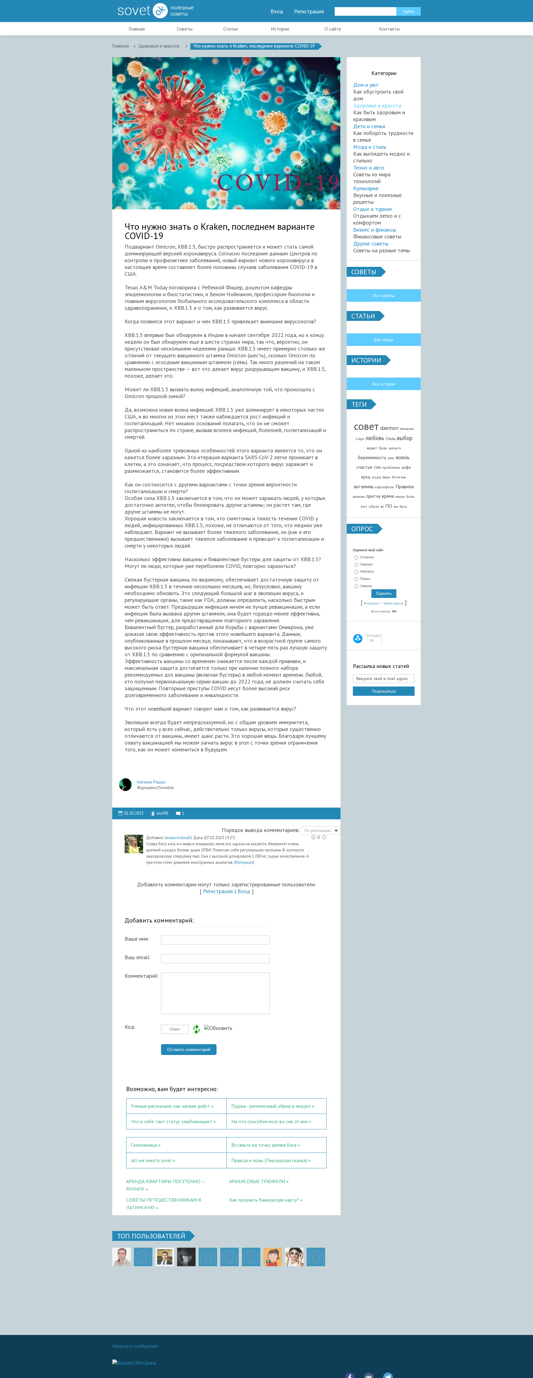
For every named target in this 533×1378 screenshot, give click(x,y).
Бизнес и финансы (374, 229)
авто (391, 458)
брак (383, 448)
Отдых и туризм (372, 208)
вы (396, 506)
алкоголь (359, 496)
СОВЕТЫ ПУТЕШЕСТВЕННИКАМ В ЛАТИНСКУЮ (163, 1203)
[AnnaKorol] (186, 1257)
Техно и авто (368, 167)
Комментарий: (141, 976)
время (388, 496)
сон (377, 467)
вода (376, 477)
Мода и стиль (369, 146)
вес (364, 506)
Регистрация (309, 11)
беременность (372, 457)
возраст (372, 448)
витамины (364, 486)
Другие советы (370, 243)
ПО (388, 506)
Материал (244, 862)
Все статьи (383, 339)
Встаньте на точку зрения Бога (263, 1145)
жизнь (403, 457)
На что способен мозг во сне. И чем (270, 1121)
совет (366, 426)
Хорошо (366, 564)
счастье (364, 467)
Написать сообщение (135, 1346)
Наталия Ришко (151, 782)
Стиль (390, 438)
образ (374, 506)
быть (403, 506)
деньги (395, 448)
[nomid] (164, 1257)
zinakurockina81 (178, 837)
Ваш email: (138, 957)
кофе (406, 467)
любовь (375, 438)
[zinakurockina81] (134, 844)
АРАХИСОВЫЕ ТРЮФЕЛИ (257, 1181)
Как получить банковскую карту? (264, 1200)
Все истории (383, 384)
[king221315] (208, 1257)
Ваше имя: (137, 938)
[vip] (316, 1257)
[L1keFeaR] (251, 1257)
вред (365, 477)
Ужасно (366, 586)
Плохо (365, 579)
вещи (386, 477)
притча (373, 496)
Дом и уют (365, 84)
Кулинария (365, 188)
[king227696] (143, 1257)
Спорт (359, 439)
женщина (407, 428)
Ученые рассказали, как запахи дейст (170, 1106)
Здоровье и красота (377, 105)
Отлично (367, 557)
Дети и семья (369, 126)
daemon (389, 427)
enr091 (163, 813)
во (382, 506)
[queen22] (272, 1257)
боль (410, 496)
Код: (130, 1026)
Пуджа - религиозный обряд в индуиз (271, 1106)
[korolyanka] (294, 1257)
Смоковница (144, 1145)
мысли (400, 496)
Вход (277, 11)
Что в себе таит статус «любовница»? (171, 1121)
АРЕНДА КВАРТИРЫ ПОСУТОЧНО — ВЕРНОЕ (165, 1184)
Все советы (384, 295)
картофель (384, 487)
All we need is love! (151, 1160)
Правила (404, 486)
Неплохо (367, 571)
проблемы (391, 467)
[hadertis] (229, 1257)
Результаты (371, 603)
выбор (404, 438)
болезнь (399, 477)
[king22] (121, 1257)
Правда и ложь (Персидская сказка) (269, 1160)
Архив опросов (393, 603)
